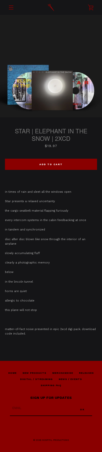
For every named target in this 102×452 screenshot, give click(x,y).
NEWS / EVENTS (70, 379)
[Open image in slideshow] (51, 66)
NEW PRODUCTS (34, 373)
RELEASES (86, 373)
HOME (12, 373)
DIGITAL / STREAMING (36, 379)
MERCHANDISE (62, 373)
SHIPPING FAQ (51, 385)
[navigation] (11, 7)
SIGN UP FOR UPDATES (51, 398)
